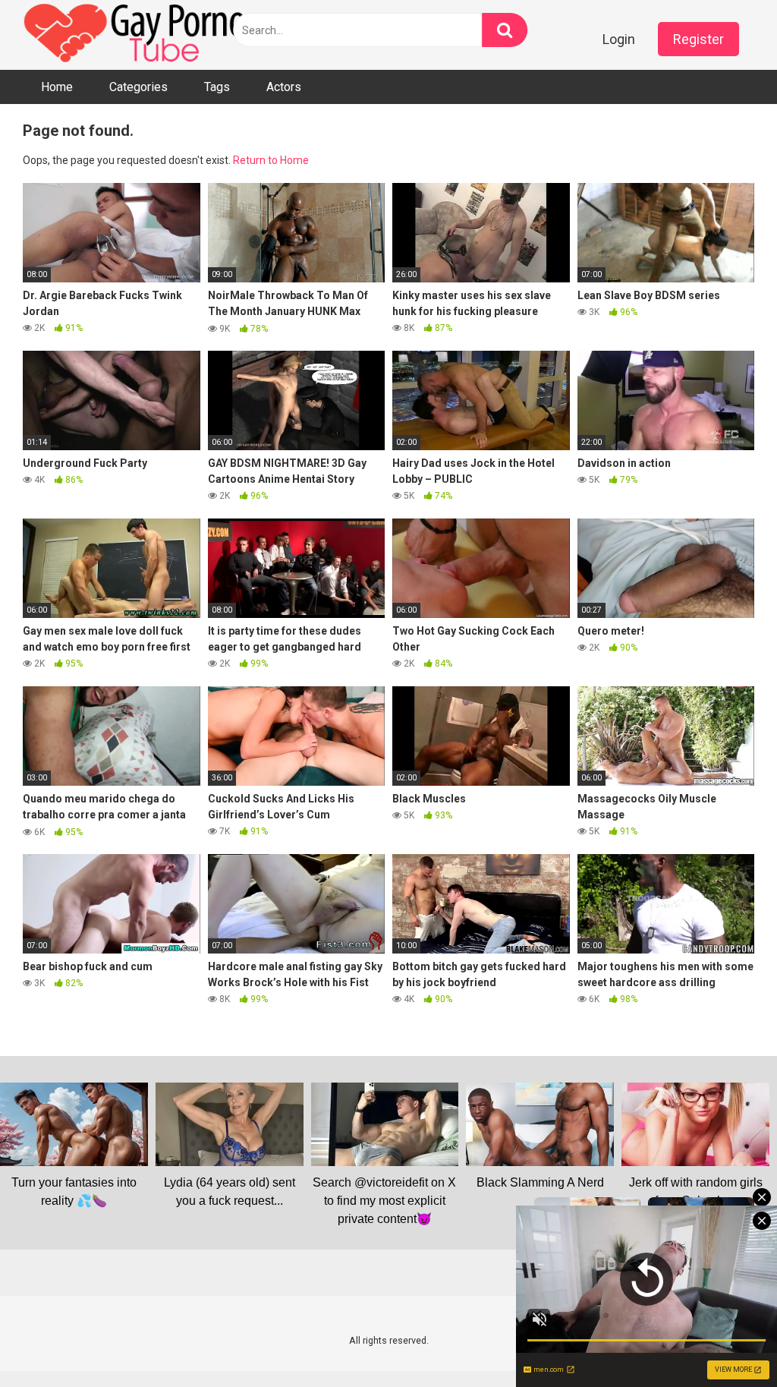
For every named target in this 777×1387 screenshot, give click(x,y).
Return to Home (271, 160)
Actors (283, 87)
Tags (217, 87)
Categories (138, 87)
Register (698, 39)
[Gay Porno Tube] (136, 35)
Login (618, 39)
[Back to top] (726, 1341)
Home (57, 87)
